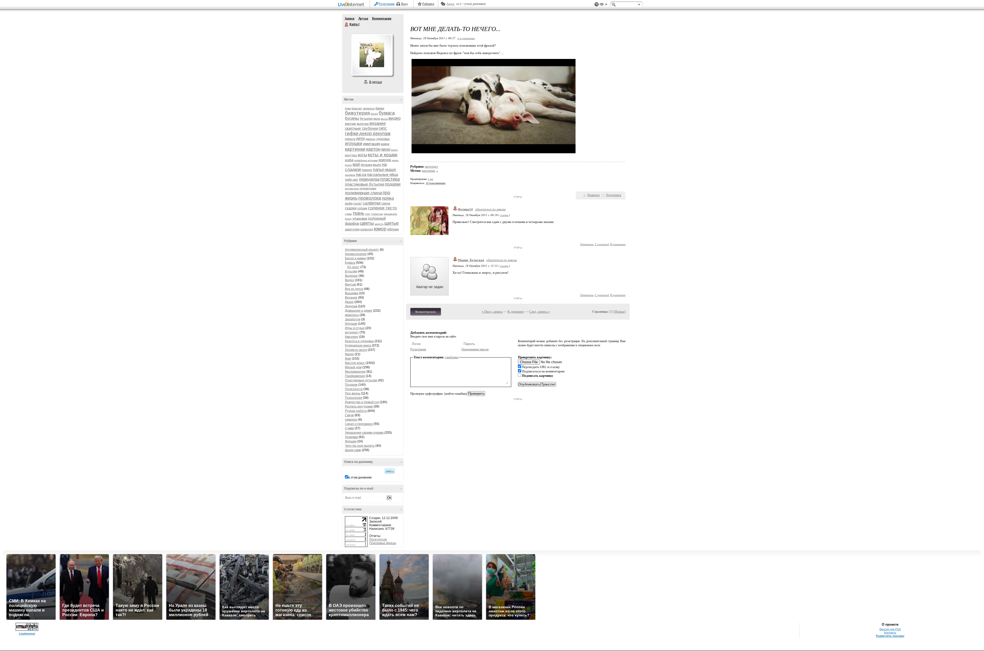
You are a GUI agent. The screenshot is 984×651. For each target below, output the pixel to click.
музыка (366, 165)
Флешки (350, 441)
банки (379, 108)
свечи (385, 203)
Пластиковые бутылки (361, 380)
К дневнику (516, 311)
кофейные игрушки (366, 160)
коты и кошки (382, 154)
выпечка (363, 124)
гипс (383, 128)
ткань (358, 213)
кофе (349, 160)
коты (362, 154)
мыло (377, 165)
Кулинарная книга (358, 345)
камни (385, 144)
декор (365, 133)
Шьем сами (353, 450)
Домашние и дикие (358, 310)
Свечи (349, 415)
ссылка (504, 215)
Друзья (363, 18)
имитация (371, 143)
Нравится (593, 195)
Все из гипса (354, 289)
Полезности (354, 389)
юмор (380, 228)
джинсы (370, 138)
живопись (352, 315)
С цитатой (602, 244)
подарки (393, 184)
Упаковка (351, 437)
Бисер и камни (355, 258)
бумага (387, 113)
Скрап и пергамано (359, 424)
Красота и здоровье (359, 341)
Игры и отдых (355, 328)
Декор (349, 302)
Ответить (587, 244)
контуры (351, 155)
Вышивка (351, 293)
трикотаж (377, 213)
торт (368, 213)
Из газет (353, 267)
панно (367, 170)
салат (357, 203)
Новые (619, 311)
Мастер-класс (355, 363)
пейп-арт (351, 179)
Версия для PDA (890, 629)
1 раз (430, 179)
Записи (349, 18)
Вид (603, 5)
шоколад (366, 229)
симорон (351, 419)
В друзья (375, 82)
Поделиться (613, 195)
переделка (369, 179)
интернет (352, 332)
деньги (350, 139)
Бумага (350, 263)
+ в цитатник (466, 38)
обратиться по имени (490, 209)
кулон (348, 165)
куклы (395, 160)
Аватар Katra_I (372, 55)
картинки (355, 149)
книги (394, 149)
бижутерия (357, 113)
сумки (348, 213)
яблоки (393, 229)
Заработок (352, 319)
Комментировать (425, 311)
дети (360, 138)
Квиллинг (351, 337)
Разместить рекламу (890, 635)
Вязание (351, 297)
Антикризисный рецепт (362, 249)
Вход (404, 4)
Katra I (347, 25)
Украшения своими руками (364, 432)
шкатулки (352, 229)
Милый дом (353, 367)
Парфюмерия (355, 376)
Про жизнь (352, 393)
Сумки (349, 428)
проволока (369, 198)
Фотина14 (465, 209)
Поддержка (596, 4)
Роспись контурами (359, 406)
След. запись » (539, 311)
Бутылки (351, 271)
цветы (367, 223)
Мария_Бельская (471, 260)
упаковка (359, 218)
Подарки (351, 384)
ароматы (369, 108)
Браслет (357, 108)
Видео (349, 280)
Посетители (378, 539)
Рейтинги (428, 4)
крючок (384, 160)
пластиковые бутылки (364, 184)
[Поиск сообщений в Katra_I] (389, 471)
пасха (361, 174)
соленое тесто (382, 208)
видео (394, 118)
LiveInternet (352, 4)
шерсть (379, 223)
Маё (348, 358)
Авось (450, 4)
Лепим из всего (356, 350)
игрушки (353, 143)
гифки (351, 133)
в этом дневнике (360, 477)
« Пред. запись (492, 311)
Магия (349, 354)
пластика (390, 179)
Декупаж (351, 306)
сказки (350, 208)
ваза (376, 118)
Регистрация (387, 4)
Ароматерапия (356, 254)
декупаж (382, 133)
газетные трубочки (361, 128)
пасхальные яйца (382, 174)
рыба (349, 203)
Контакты (890, 632)
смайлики (451, 357)
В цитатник (618, 244)
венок (384, 118)
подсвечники (368, 188)
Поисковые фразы (382, 543)
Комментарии (381, 18)
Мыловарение (355, 371)
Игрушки (351, 324)
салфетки (372, 203)
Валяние (351, 276)
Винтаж (350, 284)
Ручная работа (356, 411)
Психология (353, 398)
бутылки (366, 118)
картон (373, 149)
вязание (378, 123)
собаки (362, 208)
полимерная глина (363, 192)
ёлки (348, 108)
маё (356, 164)
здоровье (383, 139)
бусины (352, 118)
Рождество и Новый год (362, 402)
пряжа (388, 198)
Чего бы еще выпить (360, 445)
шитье (391, 223)
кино (385, 149)
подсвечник (352, 188)
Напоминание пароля (475, 349)
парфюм (350, 175)
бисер (374, 113)
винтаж (350, 124)
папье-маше (384, 169)
